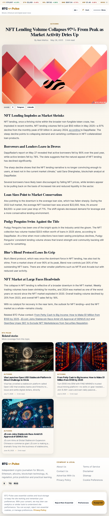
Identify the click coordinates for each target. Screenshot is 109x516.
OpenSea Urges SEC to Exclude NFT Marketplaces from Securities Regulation (46, 323)
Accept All (98, 503)
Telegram (20, 107)
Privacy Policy (64, 480)
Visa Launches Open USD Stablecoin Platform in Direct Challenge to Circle (27, 378)
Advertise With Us (66, 475)
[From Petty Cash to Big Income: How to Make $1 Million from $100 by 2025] (81, 356)
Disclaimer (88, 471)
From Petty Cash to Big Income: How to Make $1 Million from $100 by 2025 (81, 378)
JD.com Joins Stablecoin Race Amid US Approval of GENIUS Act (55, 319)
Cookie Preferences (93, 480)
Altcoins (54, 24)
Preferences (83, 503)
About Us (61, 466)
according (75, 130)
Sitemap (87, 475)
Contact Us (62, 471)
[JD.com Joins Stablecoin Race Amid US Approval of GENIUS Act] (28, 413)
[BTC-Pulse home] (13, 8)
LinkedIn (30, 107)
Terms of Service (91, 466)
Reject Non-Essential (64, 503)
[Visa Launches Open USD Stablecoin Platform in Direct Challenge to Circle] (28, 356)
